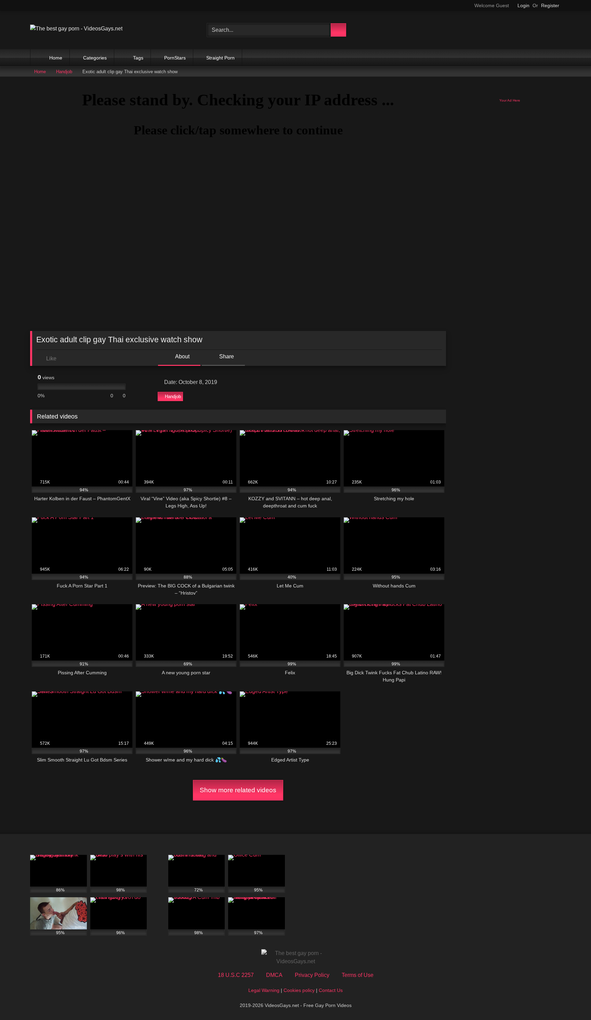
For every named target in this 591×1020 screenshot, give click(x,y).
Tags (137, 58)
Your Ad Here (509, 100)
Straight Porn (220, 58)
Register (550, 5)
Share (226, 356)
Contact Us (331, 990)
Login (523, 5)
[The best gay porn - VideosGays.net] (76, 29)
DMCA (274, 975)
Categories (94, 58)
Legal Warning (263, 990)
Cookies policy (299, 990)
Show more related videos (238, 790)
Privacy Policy (312, 975)
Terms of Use (357, 975)
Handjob (64, 71)
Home (55, 58)
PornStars (174, 58)
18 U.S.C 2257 (236, 975)
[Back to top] (570, 999)
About (181, 356)
